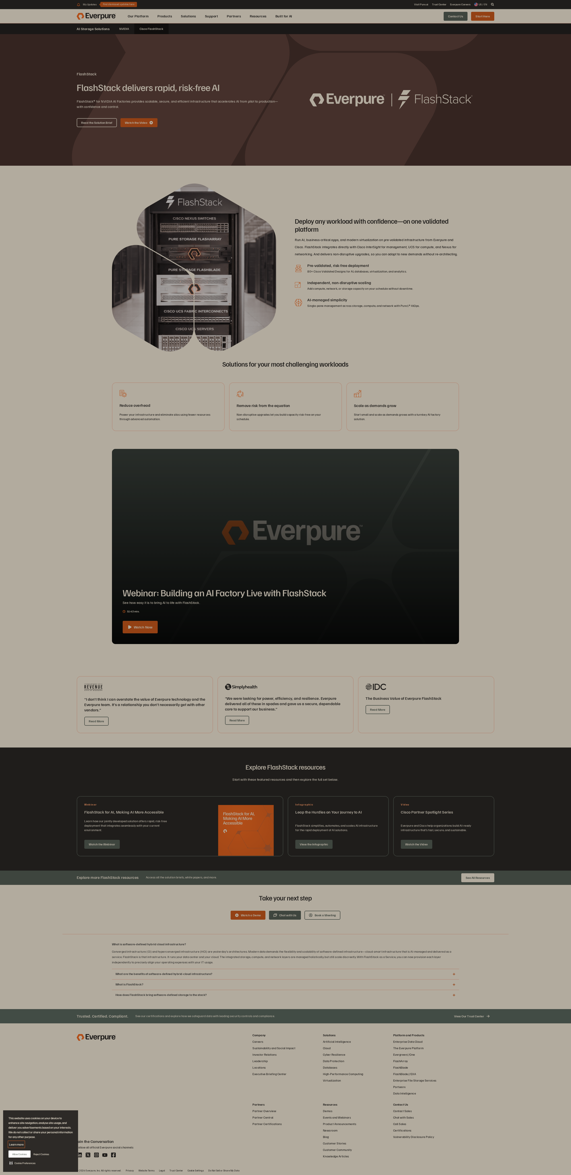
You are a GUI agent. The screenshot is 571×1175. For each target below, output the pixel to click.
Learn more (16, 1144)
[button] (22, 1163)
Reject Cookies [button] (41, 1154)
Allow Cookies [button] (19, 1154)
